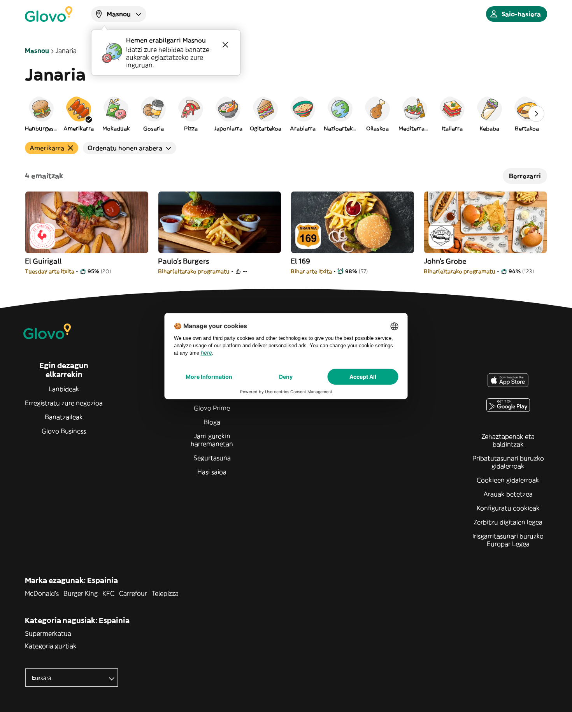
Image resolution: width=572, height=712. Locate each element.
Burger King (80, 593)
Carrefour (133, 593)
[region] (286, 113)
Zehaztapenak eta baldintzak (508, 440)
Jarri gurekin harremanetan (212, 440)
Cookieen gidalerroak (508, 480)
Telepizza (165, 593)
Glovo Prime (212, 408)
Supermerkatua (48, 633)
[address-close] (225, 45)
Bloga (212, 422)
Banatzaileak (64, 417)
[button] (41, 113)
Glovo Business (64, 431)
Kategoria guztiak (51, 646)
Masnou (37, 50)
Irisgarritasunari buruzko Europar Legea (508, 540)
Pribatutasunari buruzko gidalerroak (508, 462)
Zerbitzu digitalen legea (508, 522)
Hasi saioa (211, 472)
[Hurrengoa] (536, 113)
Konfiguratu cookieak (508, 508)
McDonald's (42, 593)
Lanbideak (64, 389)
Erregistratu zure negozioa (64, 403)
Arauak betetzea (508, 494)
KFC (108, 593)
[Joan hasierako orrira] (48, 14)
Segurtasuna (212, 458)
